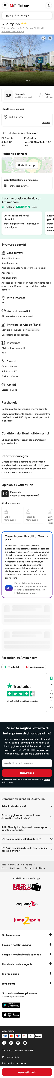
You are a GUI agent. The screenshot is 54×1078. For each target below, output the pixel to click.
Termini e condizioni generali (17, 1050)
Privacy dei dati (10, 1056)
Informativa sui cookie (14, 1063)
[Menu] (5, 5)
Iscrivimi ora (27, 772)
